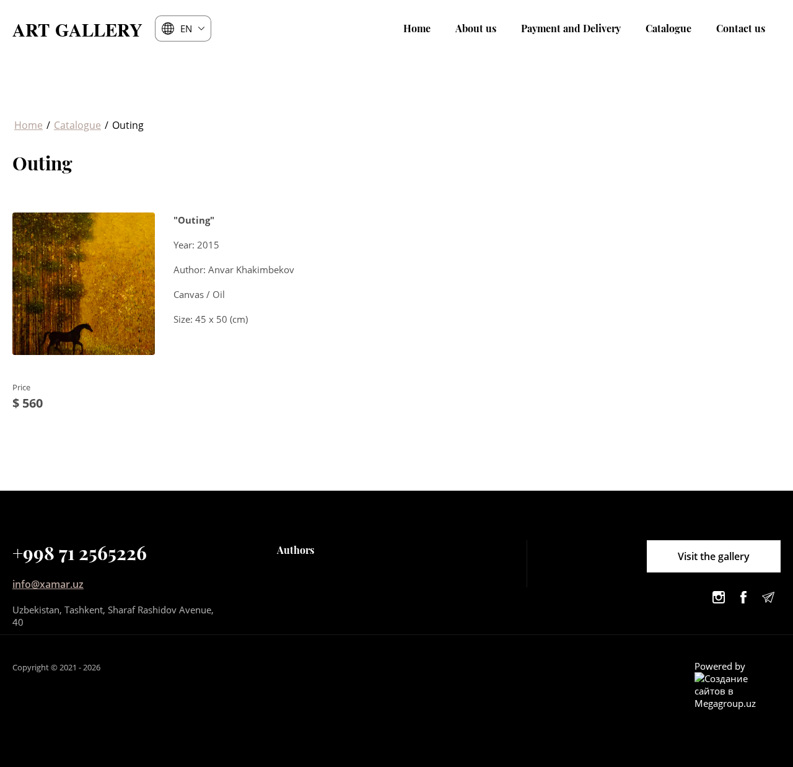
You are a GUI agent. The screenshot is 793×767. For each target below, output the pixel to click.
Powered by (719, 666)
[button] (714, 556)
